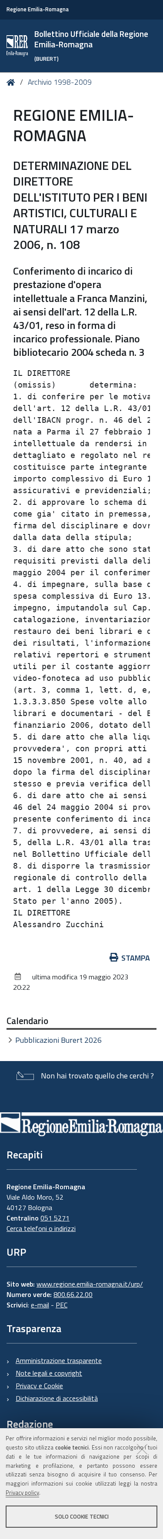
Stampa (135, 958)
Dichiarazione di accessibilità (57, 1398)
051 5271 (55, 1218)
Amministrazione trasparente (59, 1360)
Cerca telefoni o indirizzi (41, 1228)
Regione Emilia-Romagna (38, 9)
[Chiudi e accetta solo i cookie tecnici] (142, 1449)
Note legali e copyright (49, 1373)
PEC (61, 1305)
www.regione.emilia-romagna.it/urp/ (90, 1284)
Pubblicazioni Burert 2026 (58, 1040)
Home (12, 82)
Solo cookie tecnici (82, 1516)
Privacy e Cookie (39, 1385)
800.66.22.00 (73, 1294)
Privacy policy (22, 1492)
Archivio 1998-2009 (60, 82)
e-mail (40, 1305)
